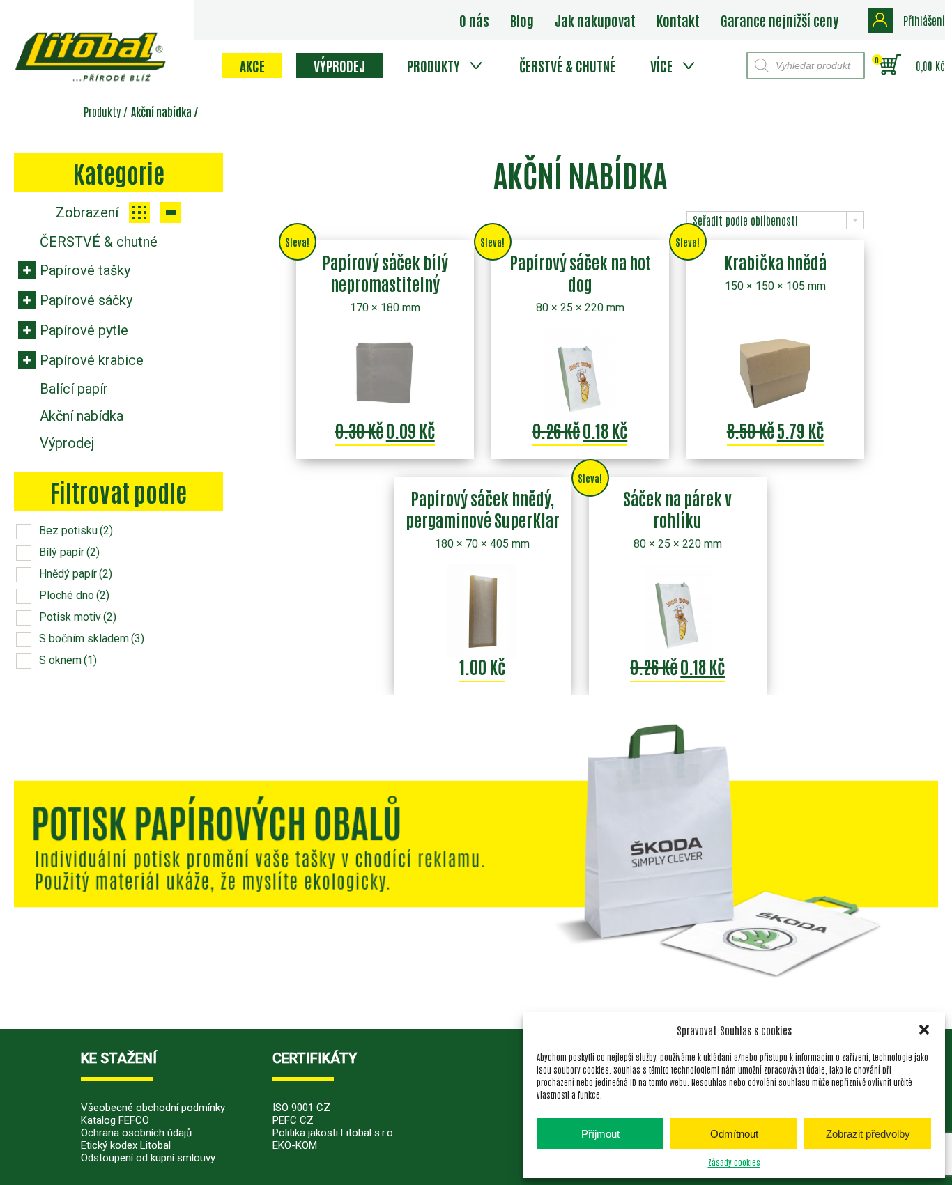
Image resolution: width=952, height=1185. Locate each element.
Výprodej (339, 65)
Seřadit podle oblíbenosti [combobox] (745, 220)
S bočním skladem (91, 638)
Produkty (433, 65)
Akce (252, 65)
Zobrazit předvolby (868, 1134)
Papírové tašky (85, 270)
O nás (474, 20)
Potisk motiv (77, 617)
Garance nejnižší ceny (779, 20)
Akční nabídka (81, 416)
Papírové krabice (92, 360)
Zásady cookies (734, 1162)
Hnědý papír (75, 573)
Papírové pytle (84, 330)
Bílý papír (69, 552)
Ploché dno (74, 595)
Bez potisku (76, 530)
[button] (924, 1030)
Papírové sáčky (86, 300)
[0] (890, 65)
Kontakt (678, 20)
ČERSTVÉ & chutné (567, 65)
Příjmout (600, 1134)
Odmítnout (734, 1134)
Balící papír (74, 388)
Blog (522, 20)
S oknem (68, 660)
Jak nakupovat (595, 20)
